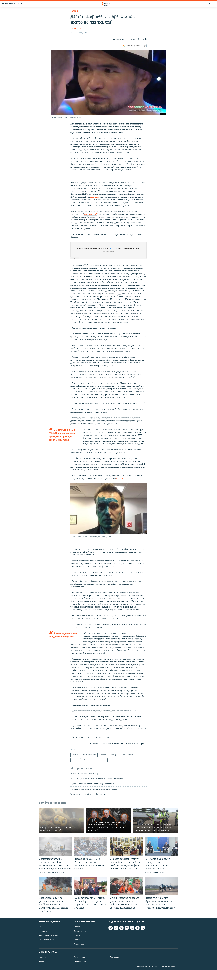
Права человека (80, 944)
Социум (77, 940)
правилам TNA (90, 214)
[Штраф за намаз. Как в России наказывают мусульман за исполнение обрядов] (90, 846)
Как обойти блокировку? (49, 935)
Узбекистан (114, 957)
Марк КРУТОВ (76, 28)
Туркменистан (80, 961)
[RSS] (143, 928)
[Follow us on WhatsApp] (132, 928)
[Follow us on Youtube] (110, 928)
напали (119, 479)
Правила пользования (48, 940)
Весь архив (174, 912)
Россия (74, 11)
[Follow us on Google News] (137, 928)
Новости (77, 927)
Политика (78, 935)
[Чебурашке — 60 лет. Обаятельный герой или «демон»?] (61, 820)
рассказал (94, 197)
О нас (41, 927)
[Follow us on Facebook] (121, 928)
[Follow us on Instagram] (116, 928)
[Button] (118, 39)
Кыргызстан (44, 961)
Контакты (43, 931)
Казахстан (43, 957)
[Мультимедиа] (210, 3)
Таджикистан (79, 957)
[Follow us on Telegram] (127, 928)
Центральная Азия (81, 931)
